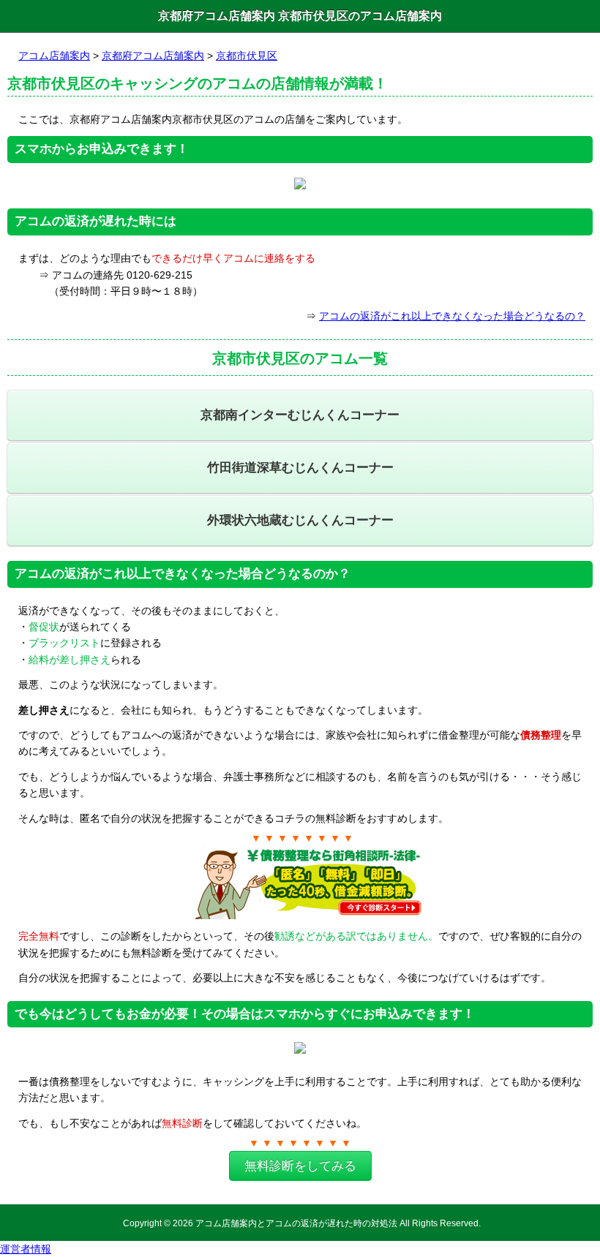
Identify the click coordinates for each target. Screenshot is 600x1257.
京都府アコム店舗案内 (153, 55)
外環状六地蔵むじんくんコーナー (300, 520)
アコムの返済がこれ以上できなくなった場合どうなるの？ (452, 316)
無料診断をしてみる (300, 1166)
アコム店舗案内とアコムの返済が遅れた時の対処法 (296, 1223)
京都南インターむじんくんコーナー (300, 415)
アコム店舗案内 (54, 55)
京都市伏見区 (246, 55)
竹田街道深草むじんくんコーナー (300, 468)
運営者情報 (25, 1249)
